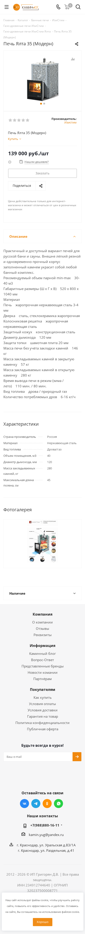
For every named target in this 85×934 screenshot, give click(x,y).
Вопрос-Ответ (42, 660)
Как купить (43, 697)
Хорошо (43, 922)
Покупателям (42, 689)
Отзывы (42, 628)
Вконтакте (24, 803)
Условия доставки (43, 710)
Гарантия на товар (42, 716)
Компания (42, 614)
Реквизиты (43, 635)
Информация (42, 645)
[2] (15, 120)
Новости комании (43, 672)
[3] (19, 120)
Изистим (70, 122)
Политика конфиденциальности (42, 722)
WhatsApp (58, 803)
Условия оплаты (42, 703)
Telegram (35, 803)
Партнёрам (42, 678)
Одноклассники (47, 803)
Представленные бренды (43, 666)
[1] (10, 120)
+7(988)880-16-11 (44, 825)
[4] (23, 120)
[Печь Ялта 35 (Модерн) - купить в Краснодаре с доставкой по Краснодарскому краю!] (42, 78)
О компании (42, 622)
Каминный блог (42, 653)
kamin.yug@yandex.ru (46, 834)
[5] (28, 120)
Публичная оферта (42, 729)
